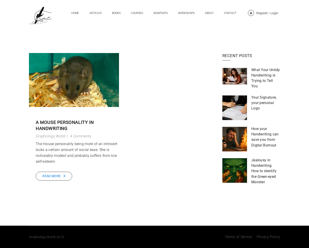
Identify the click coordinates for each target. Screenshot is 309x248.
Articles (95, 13)
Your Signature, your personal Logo (264, 102)
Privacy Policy (268, 237)
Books (116, 13)
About (209, 13)
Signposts (160, 13)
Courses (137, 13)
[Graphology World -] (40, 15)
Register (262, 13)
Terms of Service (238, 237)
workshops (186, 13)
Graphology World (51, 136)
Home (75, 13)
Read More (52, 176)
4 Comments (80, 136)
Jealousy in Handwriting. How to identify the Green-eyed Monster (264, 171)
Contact (230, 13)
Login (274, 13)
